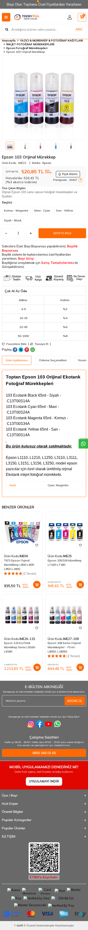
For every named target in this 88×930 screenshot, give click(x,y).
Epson (46, 163)
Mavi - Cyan (42, 210)
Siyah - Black (12, 220)
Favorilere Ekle (16, 344)
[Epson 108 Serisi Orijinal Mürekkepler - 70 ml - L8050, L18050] (66, 614)
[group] (44, 97)
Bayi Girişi (26, 258)
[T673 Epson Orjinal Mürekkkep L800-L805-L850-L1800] (22, 532)
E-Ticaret (30, 925)
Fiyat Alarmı (69, 174)
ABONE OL (74, 701)
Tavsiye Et (41, 344)
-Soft (19, 925)
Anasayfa (8, 40)
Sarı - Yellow (64, 210)
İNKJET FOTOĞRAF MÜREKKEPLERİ (30, 44)
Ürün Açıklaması (17, 360)
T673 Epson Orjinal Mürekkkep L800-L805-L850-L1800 (19, 565)
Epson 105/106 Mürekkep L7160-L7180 (65, 562)
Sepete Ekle (62, 233)
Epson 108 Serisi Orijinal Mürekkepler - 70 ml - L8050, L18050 (64, 647)
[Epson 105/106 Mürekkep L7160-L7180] (66, 532)
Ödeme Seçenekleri (53, 360)
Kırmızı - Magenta (16, 210)
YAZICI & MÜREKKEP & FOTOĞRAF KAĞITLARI (51, 40)
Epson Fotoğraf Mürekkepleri (26, 48)
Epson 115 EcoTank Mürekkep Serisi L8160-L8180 (20, 647)
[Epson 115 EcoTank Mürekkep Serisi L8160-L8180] (22, 614)
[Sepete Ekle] (37, 584)
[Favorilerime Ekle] (37, 545)
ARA (79, 29)
